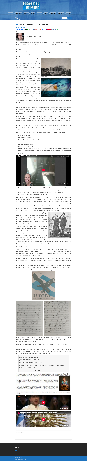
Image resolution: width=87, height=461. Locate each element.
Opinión (18, 27)
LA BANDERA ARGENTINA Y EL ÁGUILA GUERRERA (33, 25)
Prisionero (23, 27)
